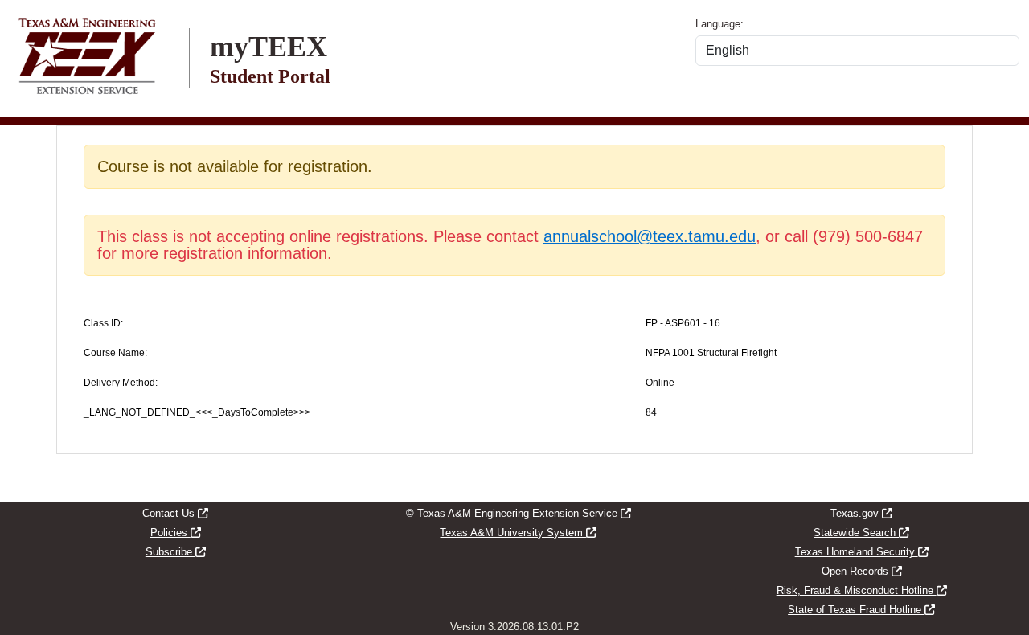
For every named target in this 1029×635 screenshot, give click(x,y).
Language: (719, 24)
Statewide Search (861, 532)
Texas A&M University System (518, 532)
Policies (175, 532)
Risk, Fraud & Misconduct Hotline (862, 590)
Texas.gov (861, 513)
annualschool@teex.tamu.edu (649, 236)
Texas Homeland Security (862, 552)
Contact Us (175, 513)
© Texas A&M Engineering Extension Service (518, 513)
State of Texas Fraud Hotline (861, 610)
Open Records (862, 571)
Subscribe (176, 552)
